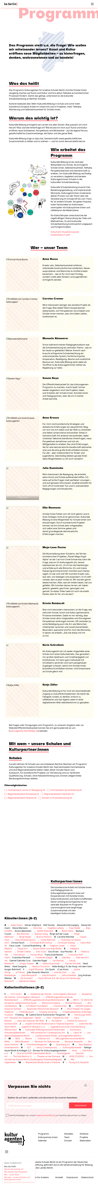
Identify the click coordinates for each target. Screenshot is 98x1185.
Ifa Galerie (57, 1020)
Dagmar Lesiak (57, 945)
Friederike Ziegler (44, 957)
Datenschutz (87, 1177)
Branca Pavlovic (44, 936)
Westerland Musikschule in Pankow (43, 1062)
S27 (29, 1047)
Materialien (85, 1140)
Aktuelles (68, 1133)
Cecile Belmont (48, 939)
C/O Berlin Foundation (37, 1005)
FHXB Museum (26, 1011)
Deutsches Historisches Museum (43, 1008)
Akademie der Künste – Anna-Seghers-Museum (53, 993)
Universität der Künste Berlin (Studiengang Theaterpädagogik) (48, 1058)
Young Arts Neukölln (79, 1062)
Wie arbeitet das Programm (15, 1172)
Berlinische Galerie (51, 1002)
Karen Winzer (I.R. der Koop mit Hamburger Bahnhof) (42, 980)
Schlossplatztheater (72, 1047)
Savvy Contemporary (46, 1047)
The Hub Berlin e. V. (22, 1056)
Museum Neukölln (74, 1041)
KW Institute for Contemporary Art (48, 1032)
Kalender (42, 1140)
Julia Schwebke (69, 975)
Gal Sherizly (58, 960)
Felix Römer (19, 954)
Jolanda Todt (60, 972)
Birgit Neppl (25, 936)
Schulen (68, 1140)
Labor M (77, 1032)
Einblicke (84, 1133)
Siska (74, 1050)
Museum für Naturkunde (47, 1041)
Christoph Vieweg (66, 942)
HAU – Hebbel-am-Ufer (58, 1017)
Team (67, 1137)
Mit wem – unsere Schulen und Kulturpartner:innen (17, 1178)
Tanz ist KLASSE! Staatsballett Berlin (34, 1053)
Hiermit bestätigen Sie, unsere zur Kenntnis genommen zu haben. (48, 1115)
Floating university (48, 1011)
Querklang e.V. (63, 1044)
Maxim (28, 1038)
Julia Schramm (49, 975)
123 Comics (16, 993)
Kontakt (59, 1177)
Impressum (72, 1177)
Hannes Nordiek (73, 963)
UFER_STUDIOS (76, 1056)
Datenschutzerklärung (46, 1115)
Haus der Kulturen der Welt (30, 1020)
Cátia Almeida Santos (25, 939)
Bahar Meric (68, 930)
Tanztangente (63, 1053)
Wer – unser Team (11, 1175)
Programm (43, 1133)
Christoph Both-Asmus (41, 942)
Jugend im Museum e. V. (33, 1026)
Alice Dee (37, 927)
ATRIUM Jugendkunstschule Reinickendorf (44, 999)
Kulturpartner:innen (48, 1137)
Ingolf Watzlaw (36, 969)
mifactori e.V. (44, 1038)
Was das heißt (10, 1166)
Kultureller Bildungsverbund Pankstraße (45, 1029)
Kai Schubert (26, 978)
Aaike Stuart (17, 924)
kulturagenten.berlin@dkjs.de (24, 730)
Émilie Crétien (24, 951)
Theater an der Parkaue (48, 1056)
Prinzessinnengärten (37, 1044)
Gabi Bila (66, 957)
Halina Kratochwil (50, 963)
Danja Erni (23, 948)
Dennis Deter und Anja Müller (47, 948)
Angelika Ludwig (55, 927)
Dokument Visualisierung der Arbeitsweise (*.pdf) (65, 233)
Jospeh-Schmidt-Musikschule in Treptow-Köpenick (49, 1023)
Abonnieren (80, 1105)
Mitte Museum (22, 1041)
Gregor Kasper (27, 963)
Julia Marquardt (29, 975)
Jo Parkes (20, 972)
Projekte (84, 1137)
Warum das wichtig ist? (14, 1169)
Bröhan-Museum (73, 1002)
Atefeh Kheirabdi (45, 930)
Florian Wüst (36, 954)
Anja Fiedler (75, 927)
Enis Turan (41, 951)
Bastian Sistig (41, 933)
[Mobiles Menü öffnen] (92, 4)
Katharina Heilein (27, 981)
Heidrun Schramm (41, 966)
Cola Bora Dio (60, 1005)
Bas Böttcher (23, 933)
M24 (17, 1038)
